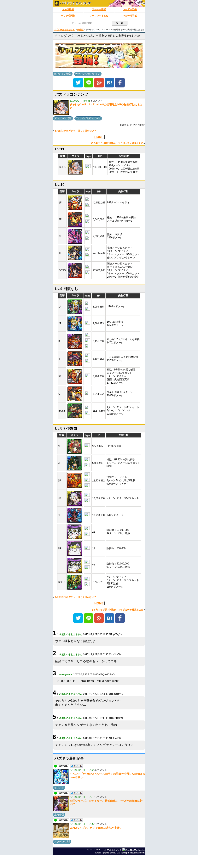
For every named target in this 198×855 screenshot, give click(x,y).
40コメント (100, 770)
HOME (99, 137)
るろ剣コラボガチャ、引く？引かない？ (75, 130)
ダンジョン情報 (62, 73)
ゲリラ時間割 (68, 15)
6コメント (96, 100)
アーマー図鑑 (99, 9)
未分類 (80, 29)
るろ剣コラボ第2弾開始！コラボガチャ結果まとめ (117, 143)
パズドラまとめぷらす (75, 3)
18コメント (100, 824)
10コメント (100, 797)
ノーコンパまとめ (99, 15)
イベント (59, 787)
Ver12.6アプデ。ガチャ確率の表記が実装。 (96, 827)
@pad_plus (109, 853)
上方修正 (59, 814)
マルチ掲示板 (130, 15)
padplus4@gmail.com (133, 853)
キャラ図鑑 (68, 9)
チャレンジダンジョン (87, 73)
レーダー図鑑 (130, 9)
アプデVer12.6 (62, 841)
